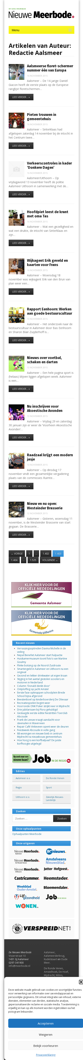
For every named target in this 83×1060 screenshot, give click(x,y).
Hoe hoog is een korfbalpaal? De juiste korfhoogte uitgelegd (39, 741)
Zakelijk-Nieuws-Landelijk (55, 798)
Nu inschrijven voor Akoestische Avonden (44, 408)
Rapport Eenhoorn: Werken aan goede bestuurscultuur (49, 311)
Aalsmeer (49, 952)
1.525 (33, 560)
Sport (49, 787)
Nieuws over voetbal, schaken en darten (44, 360)
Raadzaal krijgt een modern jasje (50, 457)
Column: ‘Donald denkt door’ (33, 686)
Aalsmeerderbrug (54, 955)
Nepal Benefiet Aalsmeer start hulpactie (39, 655)
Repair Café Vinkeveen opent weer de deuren (43, 726)
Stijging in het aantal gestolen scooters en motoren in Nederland (40, 680)
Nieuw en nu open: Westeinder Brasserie (44, 505)
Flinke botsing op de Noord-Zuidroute (39, 665)
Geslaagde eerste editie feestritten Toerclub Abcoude (42, 714)
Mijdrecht (49, 975)
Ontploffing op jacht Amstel (33, 689)
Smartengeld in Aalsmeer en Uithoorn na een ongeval (42, 670)
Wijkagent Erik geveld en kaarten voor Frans (47, 262)
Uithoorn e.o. (23, 796)
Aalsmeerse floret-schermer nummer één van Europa (50, 68)
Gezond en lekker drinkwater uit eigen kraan (42, 675)
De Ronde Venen (55, 778)
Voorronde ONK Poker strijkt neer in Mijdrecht (43, 706)
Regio (19, 787)
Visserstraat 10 (17, 955)
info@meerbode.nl (19, 966)
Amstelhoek (50, 971)
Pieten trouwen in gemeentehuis (41, 116)
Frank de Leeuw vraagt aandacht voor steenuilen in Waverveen (38, 721)
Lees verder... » (21, 97)
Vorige (17, 553)
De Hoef (63, 971)
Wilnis (59, 975)
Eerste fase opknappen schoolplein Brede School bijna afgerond (41, 694)
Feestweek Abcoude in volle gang (36, 730)
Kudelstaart (50, 959)
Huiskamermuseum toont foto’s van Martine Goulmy (42, 660)
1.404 (14, 560)
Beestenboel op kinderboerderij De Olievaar (42, 699)
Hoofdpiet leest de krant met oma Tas (47, 214)
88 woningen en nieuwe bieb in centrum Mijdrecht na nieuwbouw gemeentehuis (39, 735)
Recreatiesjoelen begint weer (33, 703)
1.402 (46, 553)
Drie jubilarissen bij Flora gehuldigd (37, 709)
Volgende (50, 560)
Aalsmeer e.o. (23, 778)
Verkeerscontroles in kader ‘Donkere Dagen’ (49, 165)
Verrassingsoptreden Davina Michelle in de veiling (41, 650)
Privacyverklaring (45, 1055)
